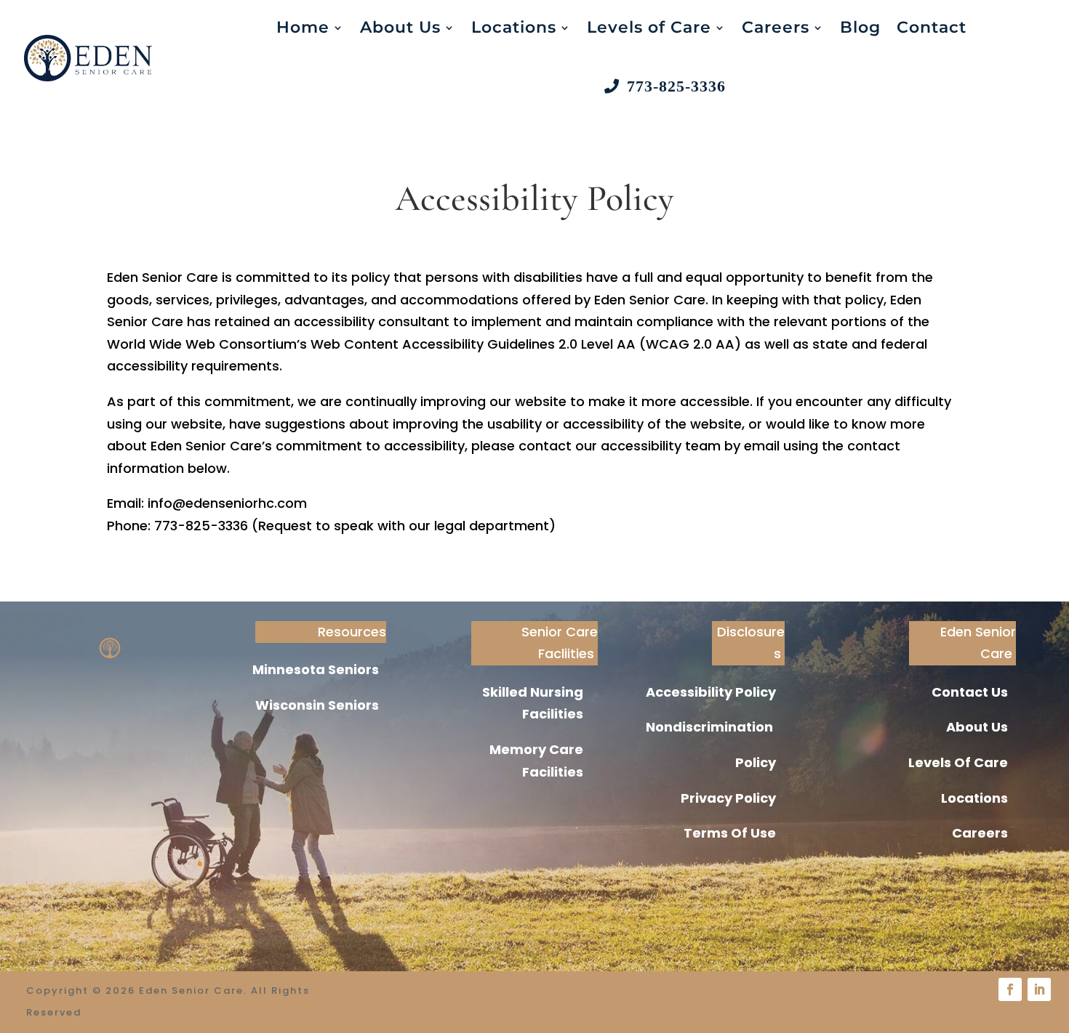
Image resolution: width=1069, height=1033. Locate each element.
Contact (931, 27)
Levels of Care (649, 27)
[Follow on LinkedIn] (1039, 989)
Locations (513, 27)
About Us (400, 27)
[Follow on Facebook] (1010, 989)
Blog (860, 27)
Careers (775, 27)
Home (302, 27)
